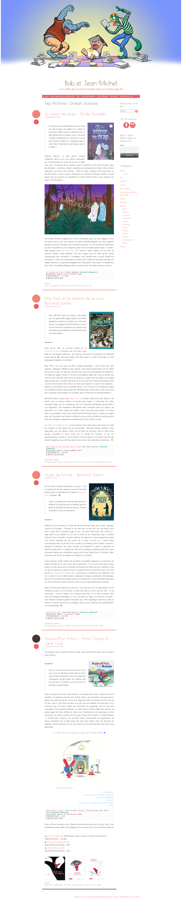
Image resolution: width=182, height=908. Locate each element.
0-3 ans (125, 174)
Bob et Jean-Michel (91, 83)
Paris (90, 462)
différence (67, 885)
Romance (126, 237)
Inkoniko (110, 897)
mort (92, 626)
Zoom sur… (114, 96)
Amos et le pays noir (55, 836)
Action (125, 209)
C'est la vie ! (127, 215)
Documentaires (125, 189)
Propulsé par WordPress (82, 897)
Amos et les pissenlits (55, 848)
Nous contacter (126, 96)
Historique (126, 224)
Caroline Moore (134, 897)
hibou (87, 885)
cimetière (60, 626)
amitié (47, 286)
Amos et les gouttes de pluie (58, 842)
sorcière (96, 462)
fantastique (64, 286)
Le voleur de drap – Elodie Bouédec (75, 113)
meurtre (87, 626)
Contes (122, 185)
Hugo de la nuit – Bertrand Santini (74, 474)
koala (99, 885)
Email (122, 145)
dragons (60, 462)
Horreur (125, 228)
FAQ (78, 96)
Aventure (126, 212)
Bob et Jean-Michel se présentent (63, 96)
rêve (96, 626)
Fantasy (125, 221)
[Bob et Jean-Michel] (91, 41)
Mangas (123, 199)
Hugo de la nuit (76, 398)
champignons (58, 885)
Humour (125, 231)
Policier (125, 234)
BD (121, 177)
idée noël (80, 462)
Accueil (46, 96)
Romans (56, 460)
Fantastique (49, 460)
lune (86, 462)
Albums (47, 283)
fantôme (72, 286)
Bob (59, 117)
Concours (123, 181)
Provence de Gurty (52, 351)
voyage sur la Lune (106, 462)
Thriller (125, 243)
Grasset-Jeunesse (82, 286)
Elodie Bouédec (54, 286)
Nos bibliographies (88, 96)
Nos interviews (102, 96)
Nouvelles (123, 202)
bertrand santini (50, 462)
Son (36, 114)
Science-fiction (128, 240)
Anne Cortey (49, 885)
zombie (101, 626)
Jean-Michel (60, 646)
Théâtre (123, 247)
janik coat (93, 885)
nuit (90, 286)
